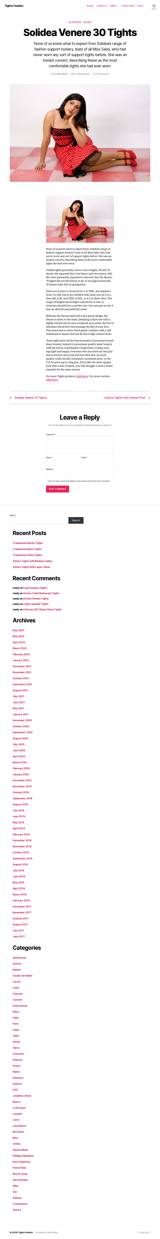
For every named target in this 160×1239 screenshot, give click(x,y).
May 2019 (18, 822)
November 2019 (22, 786)
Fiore (16, 1023)
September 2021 (22, 684)
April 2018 (19, 888)
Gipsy (16, 1047)
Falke (16, 1017)
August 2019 (20, 804)
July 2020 (18, 744)
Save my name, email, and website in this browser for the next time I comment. (79, 481)
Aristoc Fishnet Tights (36, 598)
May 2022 (18, 636)
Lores (16, 1119)
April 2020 (19, 756)
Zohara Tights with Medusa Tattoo (32, 561)
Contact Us (101, 6)
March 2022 (20, 648)
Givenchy (18, 1053)
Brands (90, 6)
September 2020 (23, 732)
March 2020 (20, 762)
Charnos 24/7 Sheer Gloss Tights (42, 609)
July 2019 (18, 810)
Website (49, 469)
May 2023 (18, 630)
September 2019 (22, 798)
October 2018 (21, 852)
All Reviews (74, 22)
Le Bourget (19, 1107)
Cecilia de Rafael (22, 975)
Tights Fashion (14, 5)
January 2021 (21, 714)
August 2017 (20, 924)
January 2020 (21, 774)
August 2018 (20, 864)
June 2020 (19, 750)
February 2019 (21, 834)
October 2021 (21, 678)
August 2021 (20, 690)
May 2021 (18, 708)
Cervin (16, 981)
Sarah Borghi (20, 1179)
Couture (17, 999)
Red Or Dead (20, 1173)
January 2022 (21, 660)
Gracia (16, 1065)
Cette (16, 987)
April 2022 (19, 642)
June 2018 (19, 876)
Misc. (16, 1137)
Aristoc (17, 963)
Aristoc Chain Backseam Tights (41, 593)
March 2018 (19, 894)
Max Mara (18, 1131)
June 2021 (19, 702)
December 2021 (22, 666)
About (140, 6)
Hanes (16, 1071)
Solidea (87, 22)
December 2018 (22, 840)
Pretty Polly (19, 1167)
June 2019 (19, 816)
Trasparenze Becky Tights (28, 543)
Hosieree (18, 1077)
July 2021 (18, 696)
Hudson (17, 1083)
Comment (51, 435)
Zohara (17, 1209)
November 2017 (22, 912)
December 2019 (22, 780)
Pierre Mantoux (21, 1161)
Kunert (16, 1101)
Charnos (18, 993)
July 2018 (18, 870)
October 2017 (21, 918)
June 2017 (19, 936)
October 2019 (21, 792)
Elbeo (16, 1011)
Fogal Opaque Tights (35, 587)
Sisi (15, 1191)
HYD (15, 1089)
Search (12, 515)
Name (49, 458)
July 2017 (18, 930)
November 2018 (22, 846)
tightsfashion (62, 74)
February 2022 (21, 654)
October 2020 (21, 726)
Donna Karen (20, 1005)
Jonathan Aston (22, 1095)
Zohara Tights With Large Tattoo (31, 567)
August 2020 (20, 738)
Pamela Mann (20, 1149)
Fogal (16, 1029)
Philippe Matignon (23, 1155)
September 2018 (22, 858)
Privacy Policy (128, 6)
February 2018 (21, 900)
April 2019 (19, 828)
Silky (15, 1185)
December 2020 (22, 720)
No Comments (103, 74)
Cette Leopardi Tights (35, 604)
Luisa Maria (19, 1125)
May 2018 (18, 882)
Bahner (17, 969)
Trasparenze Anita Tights (27, 555)
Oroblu (16, 1143)
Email (84, 458)
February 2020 (21, 768)
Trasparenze (20, 1203)
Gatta (16, 1035)
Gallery (113, 6)
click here (82, 376)
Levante (17, 1113)
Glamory (18, 1059)
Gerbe (16, 1041)
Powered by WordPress (46, 1232)
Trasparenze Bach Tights (27, 549)
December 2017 (22, 906)
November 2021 (22, 672)
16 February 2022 (82, 74)
